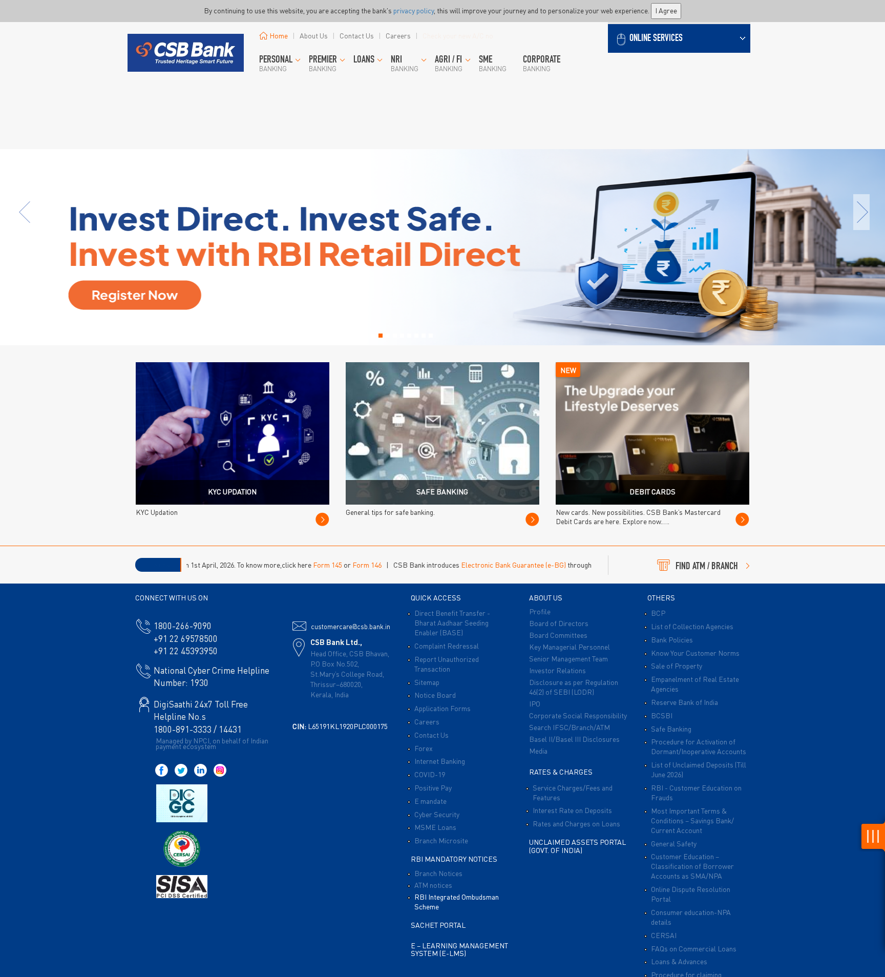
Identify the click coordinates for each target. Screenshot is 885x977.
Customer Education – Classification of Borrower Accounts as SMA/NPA (692, 865)
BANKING (323, 64)
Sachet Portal (438, 924)
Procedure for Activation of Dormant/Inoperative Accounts (698, 746)
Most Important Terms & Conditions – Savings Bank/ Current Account (692, 820)
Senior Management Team (568, 658)
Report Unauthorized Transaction (446, 663)
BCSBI (661, 715)
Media (538, 750)
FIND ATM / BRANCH (707, 567)
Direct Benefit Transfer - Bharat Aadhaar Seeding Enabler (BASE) (452, 622)
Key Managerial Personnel (569, 646)
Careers (398, 35)
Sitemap (426, 682)
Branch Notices (438, 873)
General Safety (674, 843)
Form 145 (269, 564)
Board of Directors (558, 623)
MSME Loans (435, 827)
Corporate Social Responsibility (578, 715)
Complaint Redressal (446, 645)
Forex (423, 748)
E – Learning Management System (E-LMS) (459, 949)
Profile (540, 611)
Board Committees (558, 634)
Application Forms (442, 708)
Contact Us (357, 35)
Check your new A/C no (458, 35)
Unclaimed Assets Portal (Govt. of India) (577, 845)
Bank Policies (672, 639)
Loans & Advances (679, 961)
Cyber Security (436, 814)
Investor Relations (557, 670)
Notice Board (435, 694)
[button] (679, 37)
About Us (314, 35)
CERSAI (664, 935)
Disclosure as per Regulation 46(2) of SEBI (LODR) (573, 686)
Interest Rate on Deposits (572, 810)
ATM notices (433, 884)
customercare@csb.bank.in (350, 626)
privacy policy (413, 10)
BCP (658, 612)
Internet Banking (439, 760)
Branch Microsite (441, 840)
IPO (534, 703)
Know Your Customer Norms (695, 652)
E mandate (430, 800)
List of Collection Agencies (692, 626)
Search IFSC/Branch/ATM (569, 727)
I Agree (666, 10)
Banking (275, 64)
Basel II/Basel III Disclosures (574, 738)
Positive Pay (433, 787)
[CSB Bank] (185, 38)
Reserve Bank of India (684, 701)
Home (278, 35)
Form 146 (309, 564)
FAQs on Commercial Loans (693, 948)
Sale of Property (676, 665)
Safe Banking (671, 728)
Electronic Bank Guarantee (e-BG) (455, 564)
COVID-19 (429, 774)
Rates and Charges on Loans (576, 823)
